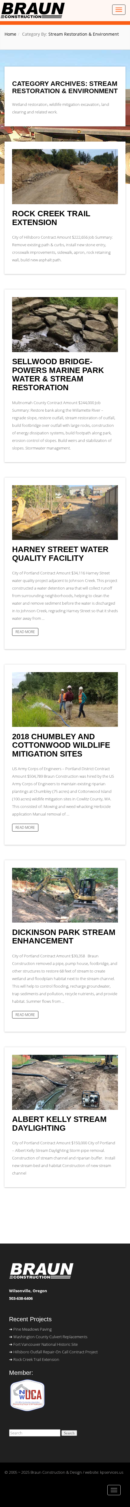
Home (10, 34)
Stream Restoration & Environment (83, 34)
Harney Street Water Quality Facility (60, 553)
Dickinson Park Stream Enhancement (63, 936)
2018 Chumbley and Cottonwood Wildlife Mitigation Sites (61, 745)
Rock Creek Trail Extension (51, 218)
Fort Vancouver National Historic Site (45, 1344)
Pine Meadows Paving (32, 1329)
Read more (25, 631)
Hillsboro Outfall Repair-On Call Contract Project (55, 1352)
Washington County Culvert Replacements (50, 1336)
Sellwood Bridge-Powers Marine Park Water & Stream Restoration (58, 374)
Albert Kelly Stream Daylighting (59, 1123)
